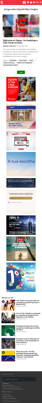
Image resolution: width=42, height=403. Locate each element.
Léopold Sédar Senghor (10, 65)
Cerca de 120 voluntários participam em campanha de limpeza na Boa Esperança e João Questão (28, 315)
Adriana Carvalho (9, 46)
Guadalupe (12, 60)
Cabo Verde (23, 60)
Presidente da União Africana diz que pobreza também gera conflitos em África (28, 328)
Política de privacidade (9, 398)
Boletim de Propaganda (24, 62)
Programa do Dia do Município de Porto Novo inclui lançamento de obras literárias (27, 340)
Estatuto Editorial (7, 396)
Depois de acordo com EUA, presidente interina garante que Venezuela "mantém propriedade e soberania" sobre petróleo (27, 354)
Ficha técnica (6, 394)
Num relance (7, 392)
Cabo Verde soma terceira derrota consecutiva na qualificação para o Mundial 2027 (28, 302)
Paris (31, 60)
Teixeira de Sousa (8, 62)
